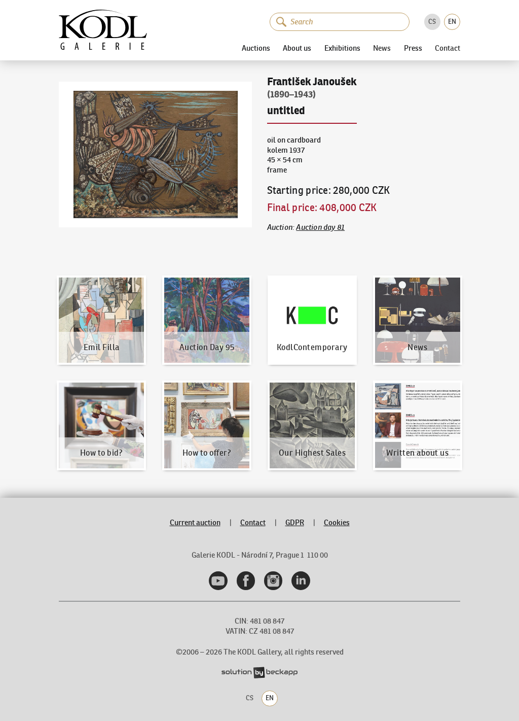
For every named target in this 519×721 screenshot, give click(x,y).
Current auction (195, 522)
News (382, 48)
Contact (447, 48)
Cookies (337, 522)
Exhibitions (342, 48)
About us (297, 48)
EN (452, 21)
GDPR (294, 522)
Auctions (256, 48)
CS (432, 21)
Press (413, 48)
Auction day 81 (320, 227)
